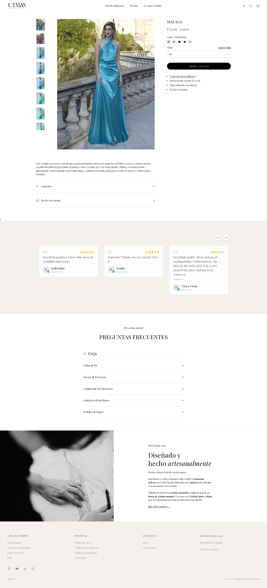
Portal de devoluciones (19, 547)
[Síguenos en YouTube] (17, 568)
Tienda (134, 5)
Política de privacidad (85, 552)
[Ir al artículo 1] (40, 24)
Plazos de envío (15, 552)
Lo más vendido (153, 5)
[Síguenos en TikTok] (25, 568)
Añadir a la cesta (199, 66)
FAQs (145, 542)
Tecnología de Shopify (251, 579)
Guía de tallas (224, 47)
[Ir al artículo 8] (40, 128)
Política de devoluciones (86, 547)
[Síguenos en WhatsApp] (33, 568)
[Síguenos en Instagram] (9, 568)
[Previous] (218, 237)
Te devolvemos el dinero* (183, 76)
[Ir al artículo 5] (40, 83)
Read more (178, 279)
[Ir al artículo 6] (40, 98)
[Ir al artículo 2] (40, 38)
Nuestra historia (114, 5)
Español (10, 579)
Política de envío (82, 542)
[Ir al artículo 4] (40, 68)
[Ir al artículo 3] (40, 53)
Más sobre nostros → (159, 506)
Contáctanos (149, 547)
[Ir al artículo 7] (40, 113)
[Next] (226, 237)
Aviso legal (79, 558)
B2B (9, 558)
